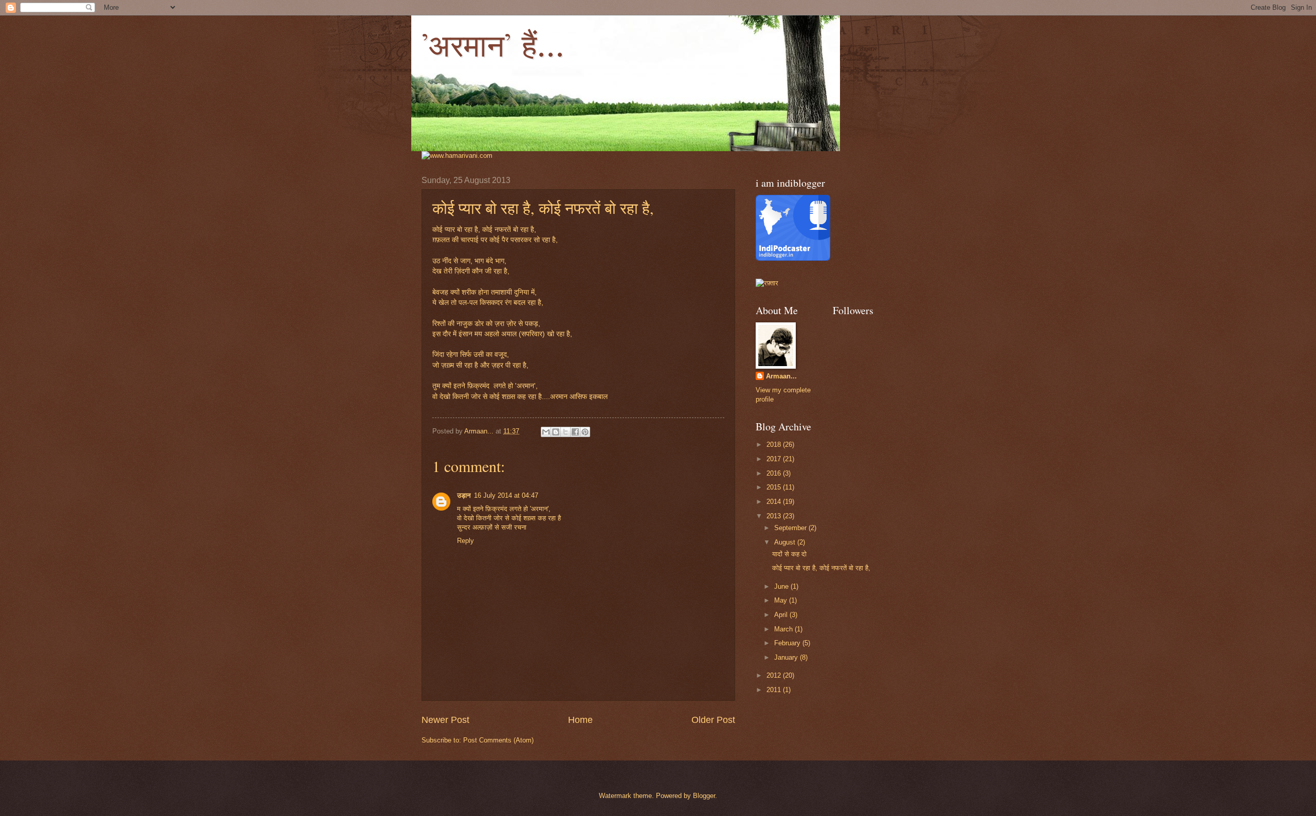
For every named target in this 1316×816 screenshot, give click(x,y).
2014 (774, 501)
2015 (774, 487)
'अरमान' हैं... (493, 46)
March (784, 629)
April (782, 615)
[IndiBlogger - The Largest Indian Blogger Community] (793, 258)
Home (580, 720)
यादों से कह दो (789, 554)
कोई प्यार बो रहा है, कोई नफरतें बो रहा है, (821, 568)
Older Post (713, 720)
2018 (774, 444)
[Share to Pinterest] (585, 432)
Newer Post (445, 720)
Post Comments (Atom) (498, 740)
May (781, 600)
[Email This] (546, 432)
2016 (774, 473)
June (782, 586)
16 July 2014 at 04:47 (506, 495)
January (787, 657)
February (788, 643)
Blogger (704, 796)
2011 (774, 690)
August (785, 542)
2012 (774, 675)
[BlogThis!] (556, 432)
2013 (774, 516)
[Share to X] (565, 432)
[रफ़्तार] (767, 283)
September (791, 528)
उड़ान (464, 495)
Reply (465, 541)
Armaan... (781, 376)
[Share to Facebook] (575, 432)
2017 (774, 459)
